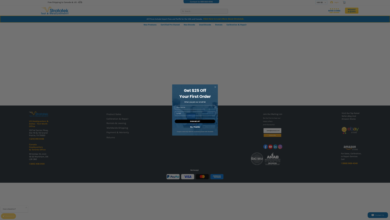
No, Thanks (195, 127)
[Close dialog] (215, 87)
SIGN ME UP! (195, 121)
